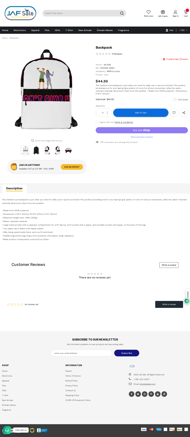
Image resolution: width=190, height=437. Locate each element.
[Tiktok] (164, 394)
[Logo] (20, 13)
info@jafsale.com (147, 384)
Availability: (101, 71)
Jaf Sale (107, 64)
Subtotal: (101, 99)
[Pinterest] (151, 394)
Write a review (169, 265)
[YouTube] (158, 394)
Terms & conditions (123, 122)
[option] (47, 91)
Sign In (176, 16)
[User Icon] (175, 12)
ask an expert (72, 167)
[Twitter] (138, 394)
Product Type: (102, 74)
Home (5, 38)
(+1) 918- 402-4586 (44, 168)
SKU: (98, 68)
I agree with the (106, 122)
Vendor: (99, 64)
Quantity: (100, 105)
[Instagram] (144, 394)
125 (102, 142)
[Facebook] (131, 394)
